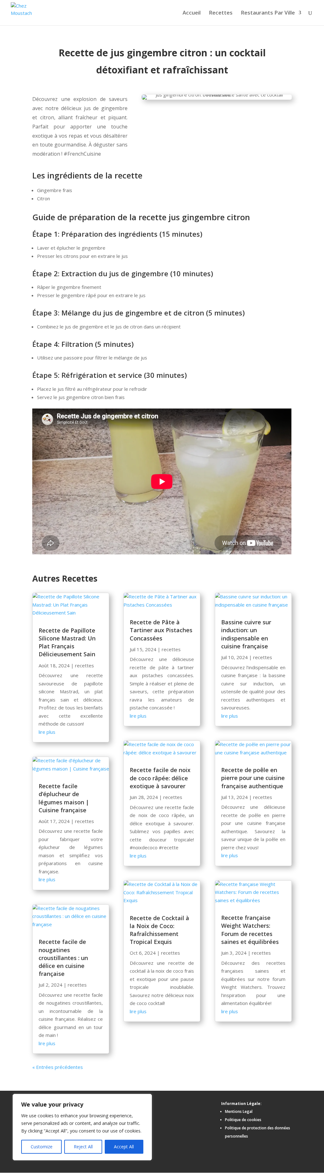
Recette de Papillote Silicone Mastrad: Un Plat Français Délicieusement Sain (67, 642)
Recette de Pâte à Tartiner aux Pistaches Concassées (161, 630)
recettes (84, 665)
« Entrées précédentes (57, 1067)
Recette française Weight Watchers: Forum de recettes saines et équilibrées (250, 929)
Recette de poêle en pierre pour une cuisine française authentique (253, 777)
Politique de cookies (243, 1119)
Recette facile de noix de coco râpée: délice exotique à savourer (160, 777)
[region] (82, 1127)
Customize (42, 1147)
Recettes (221, 13)
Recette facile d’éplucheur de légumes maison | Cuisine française (64, 798)
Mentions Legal (238, 1111)
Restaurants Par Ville (268, 13)
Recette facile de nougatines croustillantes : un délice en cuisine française (63, 957)
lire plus (47, 732)
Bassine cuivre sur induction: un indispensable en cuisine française (246, 634)
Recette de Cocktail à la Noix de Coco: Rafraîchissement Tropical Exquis (159, 930)
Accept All (124, 1147)
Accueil (192, 13)
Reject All (83, 1147)
